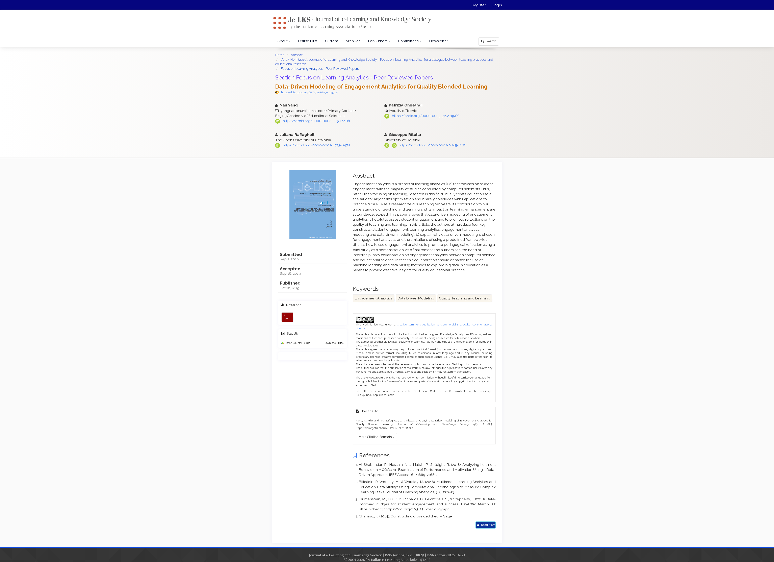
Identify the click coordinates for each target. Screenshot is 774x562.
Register (479, 5)
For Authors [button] (378, 41)
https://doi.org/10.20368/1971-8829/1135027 (309, 92)
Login (497, 5)
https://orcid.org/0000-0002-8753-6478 (316, 145)
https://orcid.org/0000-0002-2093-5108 (316, 121)
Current (331, 41)
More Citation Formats (376, 437)
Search (490, 41)
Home (279, 55)
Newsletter (438, 41)
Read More (487, 525)
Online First (307, 41)
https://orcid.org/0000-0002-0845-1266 (432, 145)
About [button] (282, 41)
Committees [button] (408, 41)
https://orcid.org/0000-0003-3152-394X (425, 116)
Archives (353, 41)
